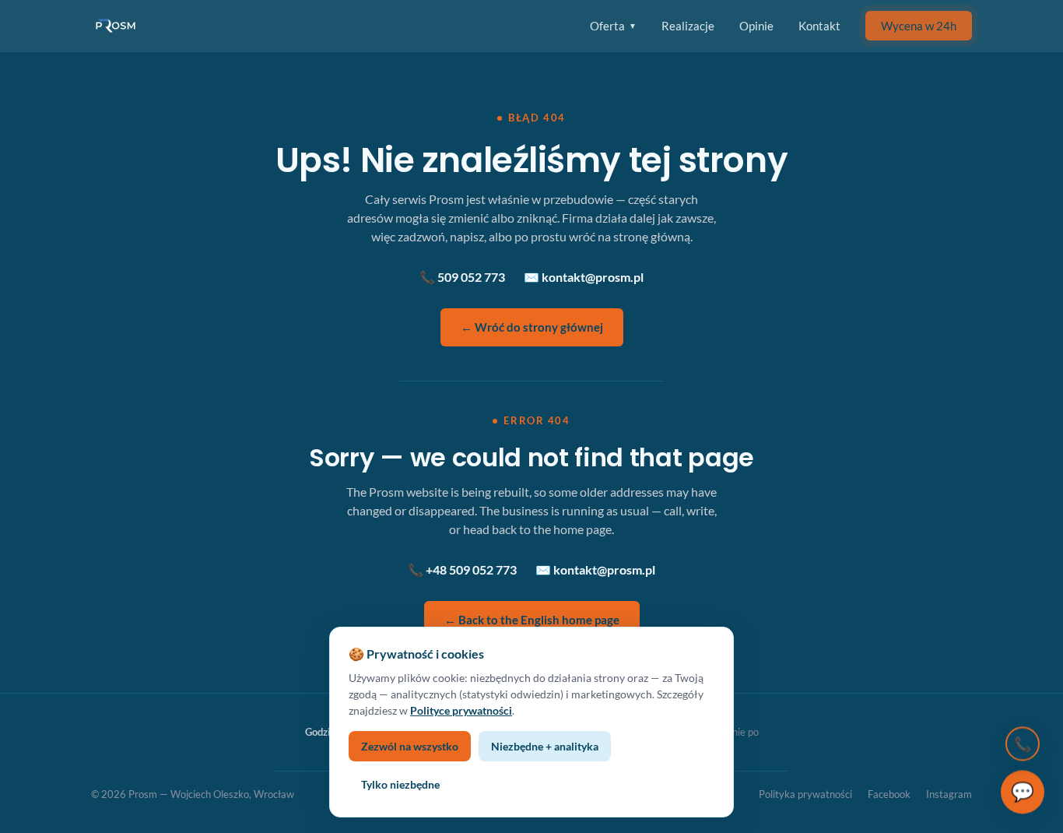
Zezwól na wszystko (409, 746)
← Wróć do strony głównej (532, 327)
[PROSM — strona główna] (117, 25)
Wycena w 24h (918, 26)
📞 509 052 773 (462, 276)
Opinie (756, 26)
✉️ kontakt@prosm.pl (584, 276)
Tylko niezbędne (400, 784)
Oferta (613, 26)
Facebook (889, 794)
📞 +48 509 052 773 (462, 569)
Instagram (949, 794)
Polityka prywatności (805, 794)
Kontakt (819, 26)
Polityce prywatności (461, 710)
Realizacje (687, 26)
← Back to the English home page (531, 620)
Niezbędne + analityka (544, 746)
